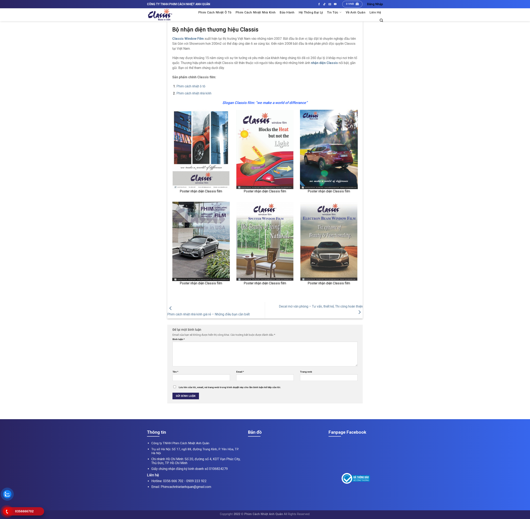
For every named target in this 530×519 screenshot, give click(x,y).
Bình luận (178, 339)
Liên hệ (375, 12)
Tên (175, 371)
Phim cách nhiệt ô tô (190, 86)
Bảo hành (287, 12)
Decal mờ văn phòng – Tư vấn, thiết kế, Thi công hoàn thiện (321, 306)
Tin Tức (332, 12)
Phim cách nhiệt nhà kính (256, 12)
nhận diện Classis (324, 63)
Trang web (306, 371)
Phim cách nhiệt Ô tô (214, 12)
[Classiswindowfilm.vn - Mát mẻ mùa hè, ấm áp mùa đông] (170, 14)
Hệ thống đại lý (311, 12)
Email (240, 371)
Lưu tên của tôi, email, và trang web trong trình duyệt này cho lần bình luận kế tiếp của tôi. (230, 387)
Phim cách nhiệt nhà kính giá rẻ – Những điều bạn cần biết (208, 314)
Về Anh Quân (355, 12)
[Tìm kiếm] (381, 20)
